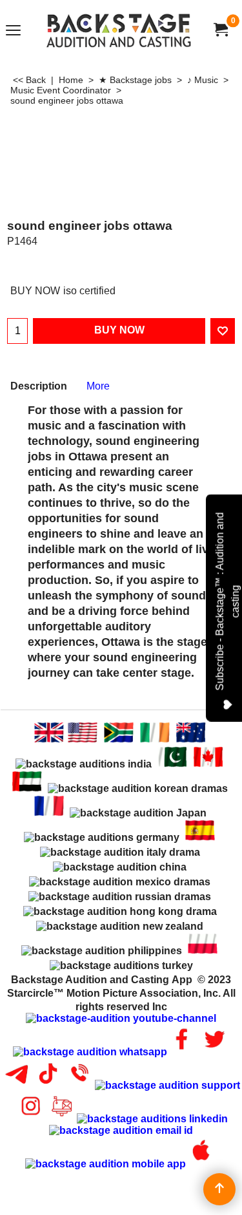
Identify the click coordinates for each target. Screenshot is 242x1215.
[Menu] (13, 31)
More (98, 386)
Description (38, 386)
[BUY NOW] (220, 30)
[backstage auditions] (119, 30)
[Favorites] (222, 331)
